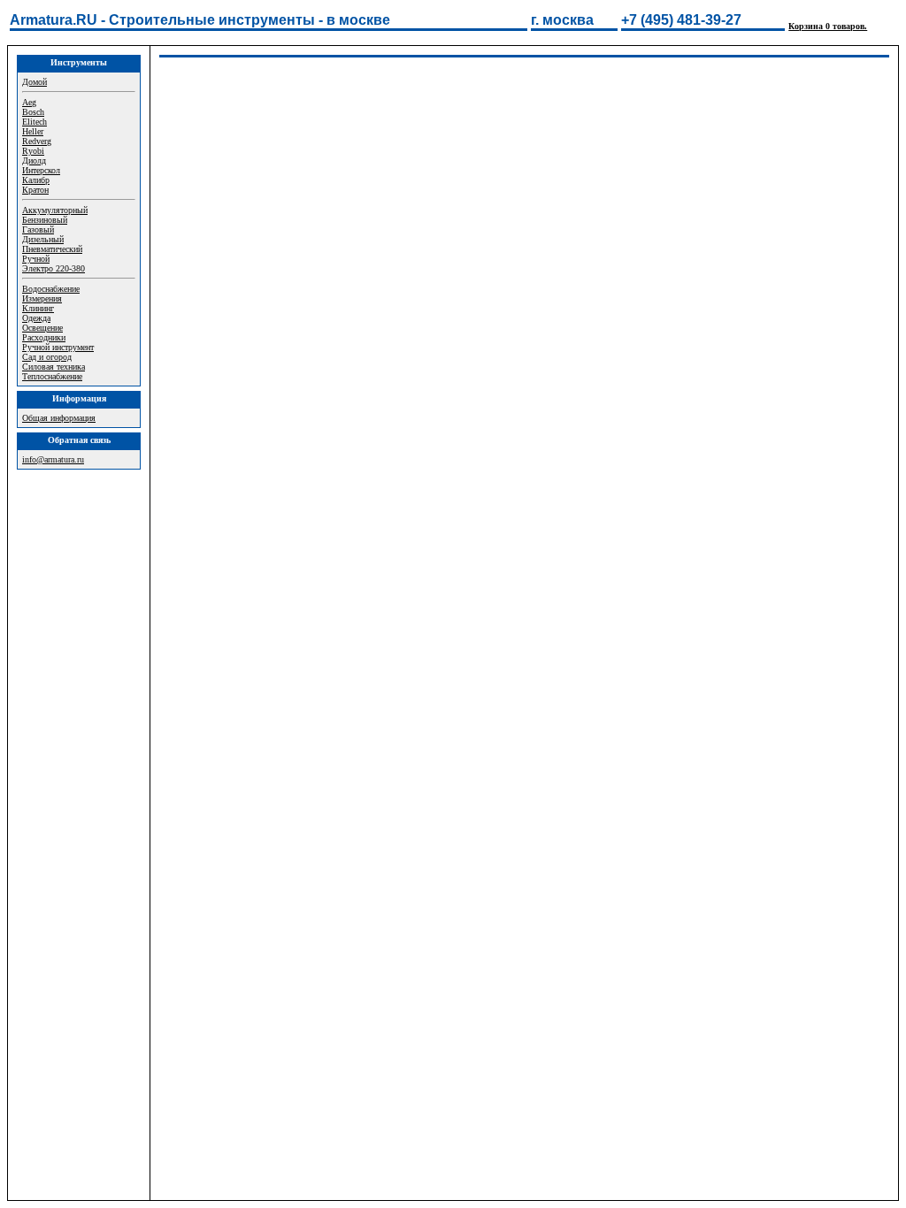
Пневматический (52, 249)
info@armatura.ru (53, 459)
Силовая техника (53, 366)
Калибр (36, 180)
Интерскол (41, 170)
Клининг (38, 308)
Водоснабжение (51, 289)
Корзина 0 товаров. (827, 26)
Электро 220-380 (53, 268)
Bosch (33, 112)
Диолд (34, 160)
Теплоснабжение (52, 376)
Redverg (36, 141)
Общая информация (59, 418)
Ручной (36, 259)
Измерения (42, 298)
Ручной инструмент (58, 347)
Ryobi (33, 151)
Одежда (36, 318)
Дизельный (43, 239)
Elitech (34, 121)
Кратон (35, 190)
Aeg (29, 102)
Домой (34, 82)
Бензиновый (44, 220)
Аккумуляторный (55, 210)
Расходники (43, 337)
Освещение (42, 328)
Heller (32, 131)
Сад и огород (47, 357)
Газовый (38, 229)
